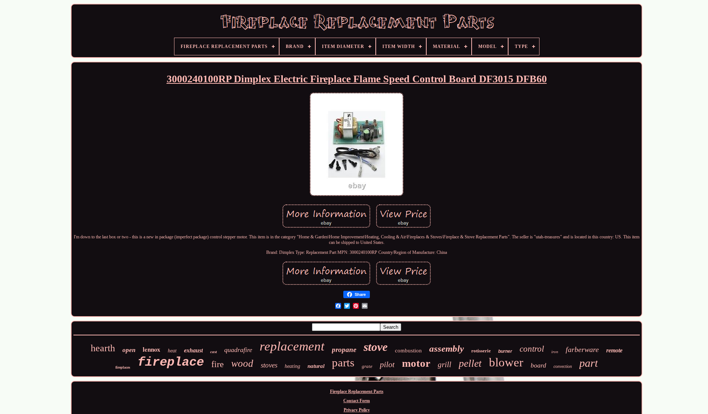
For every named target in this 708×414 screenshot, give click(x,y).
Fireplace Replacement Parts (357, 391)
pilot (387, 364)
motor (416, 363)
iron (554, 351)
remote (614, 350)
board (538, 365)
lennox (151, 349)
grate (367, 366)
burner (505, 351)
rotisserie (481, 350)
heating (292, 366)
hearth (103, 348)
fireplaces (122, 367)
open (128, 349)
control (532, 348)
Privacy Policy (357, 410)
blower (506, 362)
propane (344, 349)
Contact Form (356, 400)
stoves (269, 365)
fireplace (171, 362)
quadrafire (238, 349)
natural (316, 366)
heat (172, 350)
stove (376, 346)
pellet (470, 363)
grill (444, 364)
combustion (408, 350)
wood (242, 363)
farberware (582, 349)
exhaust (193, 350)
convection (562, 366)
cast (213, 351)
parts (343, 362)
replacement (292, 346)
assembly (446, 348)
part (588, 363)
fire (217, 364)
